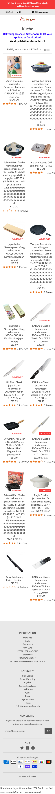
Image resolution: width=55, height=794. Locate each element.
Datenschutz (27, 654)
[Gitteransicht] (45, 50)
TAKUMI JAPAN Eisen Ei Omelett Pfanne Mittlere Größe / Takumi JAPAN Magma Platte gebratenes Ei (14, 446)
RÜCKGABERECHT (27, 658)
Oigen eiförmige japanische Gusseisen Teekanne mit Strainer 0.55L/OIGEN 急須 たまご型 (14, 88)
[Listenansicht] (48, 50)
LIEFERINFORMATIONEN (27, 651)
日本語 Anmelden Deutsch (27, 706)
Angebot (27, 682)
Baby (27, 696)
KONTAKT (27, 647)
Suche (27, 641)
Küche (27, 692)
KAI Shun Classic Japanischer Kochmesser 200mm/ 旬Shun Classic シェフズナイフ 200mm (41, 333)
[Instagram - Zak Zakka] (33, 748)
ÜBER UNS (27, 644)
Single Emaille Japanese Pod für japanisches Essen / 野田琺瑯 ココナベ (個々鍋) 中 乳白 (41, 501)
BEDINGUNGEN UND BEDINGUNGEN (27, 661)
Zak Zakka (31, 776)
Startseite (27, 637)
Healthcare (28, 689)
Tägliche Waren (27, 699)
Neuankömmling (27, 679)
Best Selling (27, 675)
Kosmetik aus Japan (27, 686)
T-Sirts (27, 703)
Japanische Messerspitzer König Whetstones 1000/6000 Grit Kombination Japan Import (14, 252)
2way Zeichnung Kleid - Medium (14, 579)
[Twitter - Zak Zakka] (22, 748)
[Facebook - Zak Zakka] (27, 748)
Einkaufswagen (41, 12)
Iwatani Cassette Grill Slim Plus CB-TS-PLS (41, 164)
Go (48, 731)
